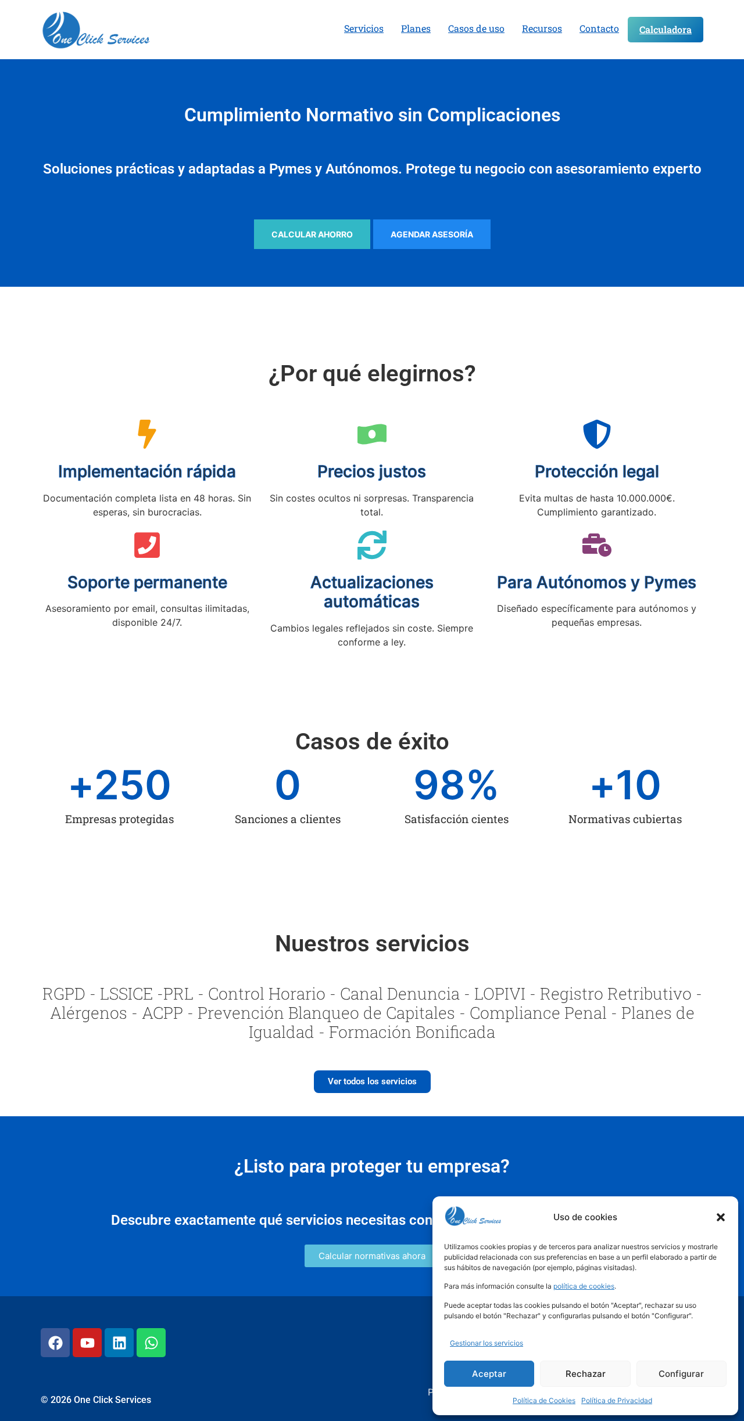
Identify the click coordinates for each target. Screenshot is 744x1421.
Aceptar (489, 1373)
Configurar (681, 1373)
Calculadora (665, 29)
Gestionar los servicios (486, 1343)
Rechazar (586, 1373)
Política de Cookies (544, 1400)
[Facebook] (55, 1342)
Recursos (542, 28)
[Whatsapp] (151, 1342)
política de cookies (583, 1286)
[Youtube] (87, 1342)
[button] (721, 1217)
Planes (416, 28)
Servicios (364, 28)
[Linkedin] (119, 1342)
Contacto (599, 28)
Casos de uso (476, 28)
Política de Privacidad (616, 1400)
